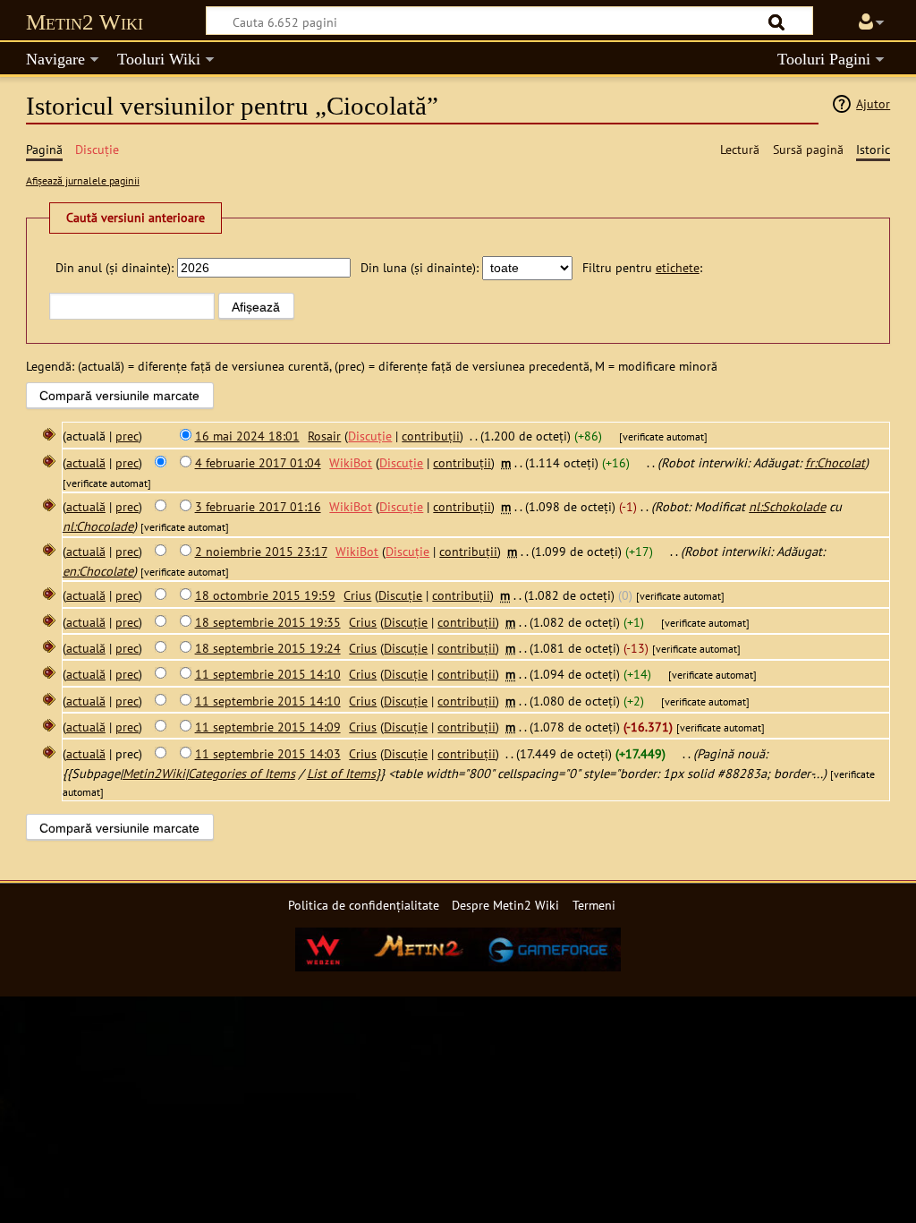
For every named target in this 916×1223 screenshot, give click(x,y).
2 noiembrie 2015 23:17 (261, 551)
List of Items (341, 773)
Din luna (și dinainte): (419, 267)
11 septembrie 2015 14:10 (268, 673)
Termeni (593, 904)
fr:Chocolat (835, 462)
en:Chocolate (98, 570)
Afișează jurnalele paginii (83, 180)
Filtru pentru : (642, 267)
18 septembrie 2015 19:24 (268, 647)
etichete (678, 267)
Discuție (370, 435)
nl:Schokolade (787, 506)
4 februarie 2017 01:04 (258, 462)
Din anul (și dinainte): (114, 267)
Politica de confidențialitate (363, 904)
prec (127, 435)
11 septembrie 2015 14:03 (268, 753)
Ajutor (873, 103)
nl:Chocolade (98, 526)
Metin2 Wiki (84, 22)
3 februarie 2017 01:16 (258, 506)
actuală (86, 462)
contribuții (431, 435)
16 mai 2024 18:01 (247, 435)
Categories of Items (241, 773)
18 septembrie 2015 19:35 (268, 621)
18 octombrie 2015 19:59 (265, 594)
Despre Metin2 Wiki (505, 904)
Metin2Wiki (154, 773)
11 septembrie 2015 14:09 (268, 726)
